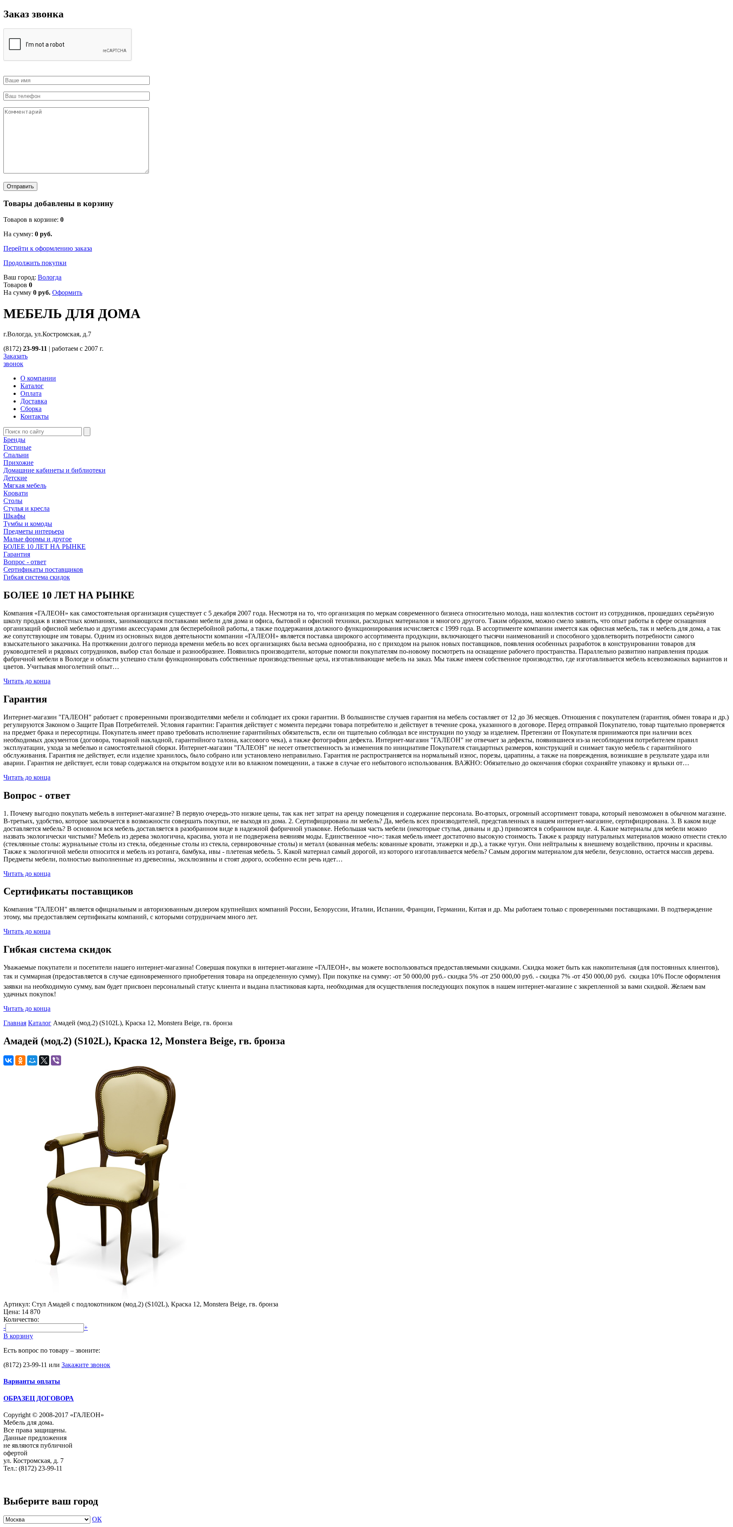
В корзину (18, 1336)
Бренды (14, 439)
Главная (14, 1022)
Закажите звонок (86, 1364)
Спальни (16, 455)
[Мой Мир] (32, 1060)
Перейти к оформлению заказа (47, 248)
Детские (15, 477)
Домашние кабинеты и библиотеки (54, 470)
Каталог (39, 1022)
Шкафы (14, 516)
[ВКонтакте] (8, 1060)
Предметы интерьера (33, 531)
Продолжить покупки (35, 262)
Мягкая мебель (24, 485)
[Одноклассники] (20, 1060)
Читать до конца (26, 681)
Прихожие (18, 462)
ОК (97, 1519)
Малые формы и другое (37, 539)
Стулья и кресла (26, 508)
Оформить (67, 292)
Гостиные (17, 447)
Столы (12, 500)
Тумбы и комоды (27, 523)
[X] (44, 1060)
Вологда (50, 277)
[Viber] (56, 1060)
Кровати (15, 493)
